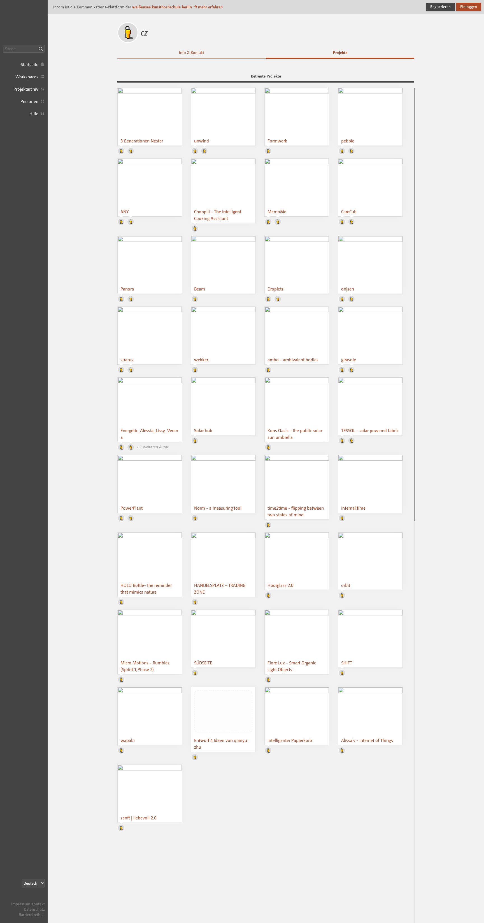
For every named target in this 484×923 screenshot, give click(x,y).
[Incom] (35, 898)
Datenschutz (34, 909)
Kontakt (38, 903)
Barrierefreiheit (32, 914)
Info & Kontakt (191, 52)
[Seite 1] (414, 304)
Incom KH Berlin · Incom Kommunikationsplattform (23, 22)
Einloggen (468, 6)
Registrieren (440, 6)
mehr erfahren (210, 6)
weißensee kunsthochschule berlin (162, 6)
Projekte (340, 52)
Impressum (20, 903)
